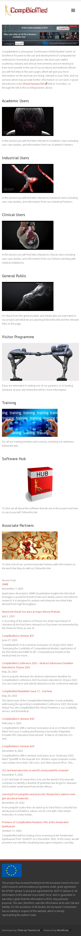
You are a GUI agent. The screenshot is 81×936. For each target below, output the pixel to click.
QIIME (5, 584)
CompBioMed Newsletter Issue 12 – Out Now (27, 691)
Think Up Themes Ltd (28, 930)
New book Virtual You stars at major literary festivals (31, 611)
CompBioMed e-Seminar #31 (18, 635)
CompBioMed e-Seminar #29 (18, 746)
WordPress (62, 930)
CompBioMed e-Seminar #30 (18, 719)
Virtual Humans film (33, 83)
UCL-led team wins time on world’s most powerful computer (35, 770)
